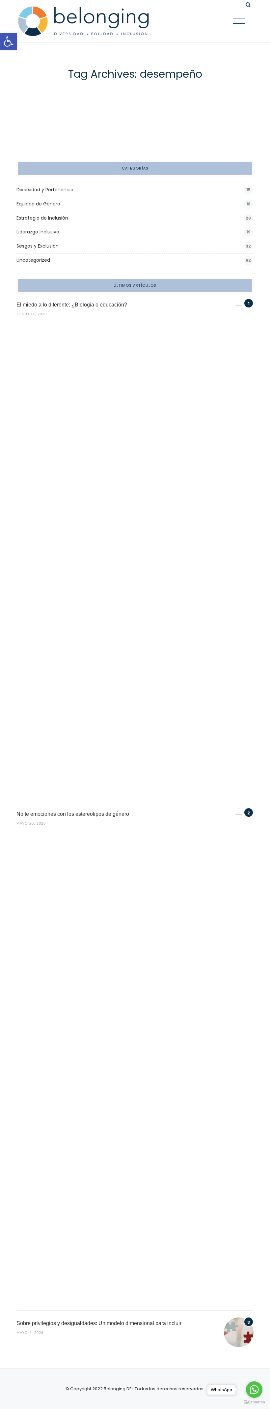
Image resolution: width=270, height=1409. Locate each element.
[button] (8, 41)
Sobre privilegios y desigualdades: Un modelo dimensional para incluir (98, 1323)
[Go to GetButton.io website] (254, 1402)
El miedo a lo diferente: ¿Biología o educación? (71, 304)
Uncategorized (33, 260)
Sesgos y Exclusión (37, 246)
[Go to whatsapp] (254, 1389)
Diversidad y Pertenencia (44, 189)
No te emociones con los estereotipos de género (72, 814)
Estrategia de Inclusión (42, 218)
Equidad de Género (38, 203)
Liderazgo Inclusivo (37, 231)
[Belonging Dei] (88, 21)
